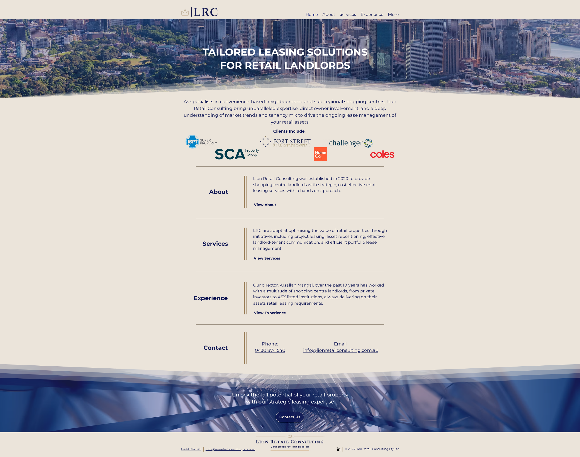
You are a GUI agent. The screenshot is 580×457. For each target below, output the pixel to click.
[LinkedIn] (338, 449)
